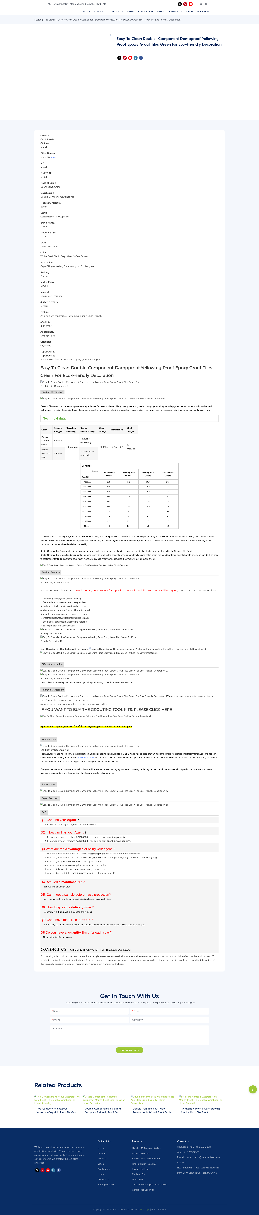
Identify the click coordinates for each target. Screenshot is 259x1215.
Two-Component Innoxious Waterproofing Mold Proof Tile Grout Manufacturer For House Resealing (57, 1110)
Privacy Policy (158, 1209)
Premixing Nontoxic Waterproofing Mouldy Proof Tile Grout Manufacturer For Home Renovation (201, 1110)
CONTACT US (53, 949)
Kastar (37, 19)
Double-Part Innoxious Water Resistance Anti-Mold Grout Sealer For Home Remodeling (152, 1110)
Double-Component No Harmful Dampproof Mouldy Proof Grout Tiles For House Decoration (103, 1110)
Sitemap (144, 1209)
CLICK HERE (160, 709)
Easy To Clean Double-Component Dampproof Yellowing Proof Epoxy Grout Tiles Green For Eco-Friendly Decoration (119, 19)
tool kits (80, 726)
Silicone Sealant (86, 757)
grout (54, 157)
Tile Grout (49, 19)
